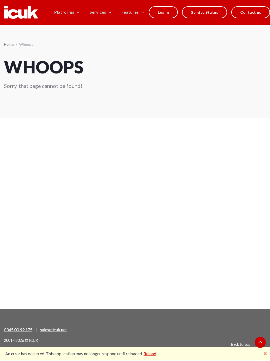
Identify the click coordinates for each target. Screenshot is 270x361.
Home (9, 44)
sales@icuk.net (53, 329)
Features (130, 11)
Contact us (250, 12)
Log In (163, 12)
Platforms (64, 11)
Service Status (204, 12)
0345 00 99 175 (18, 329)
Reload (150, 353)
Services (98, 11)
